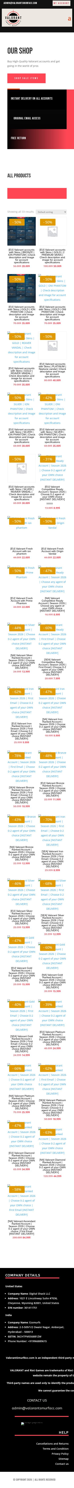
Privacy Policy (60, 1453)
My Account (61, 3)
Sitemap (64, 1458)
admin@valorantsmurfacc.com (20, 3)
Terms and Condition (56, 1448)
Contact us (62, 1463)
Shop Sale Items (26, 78)
